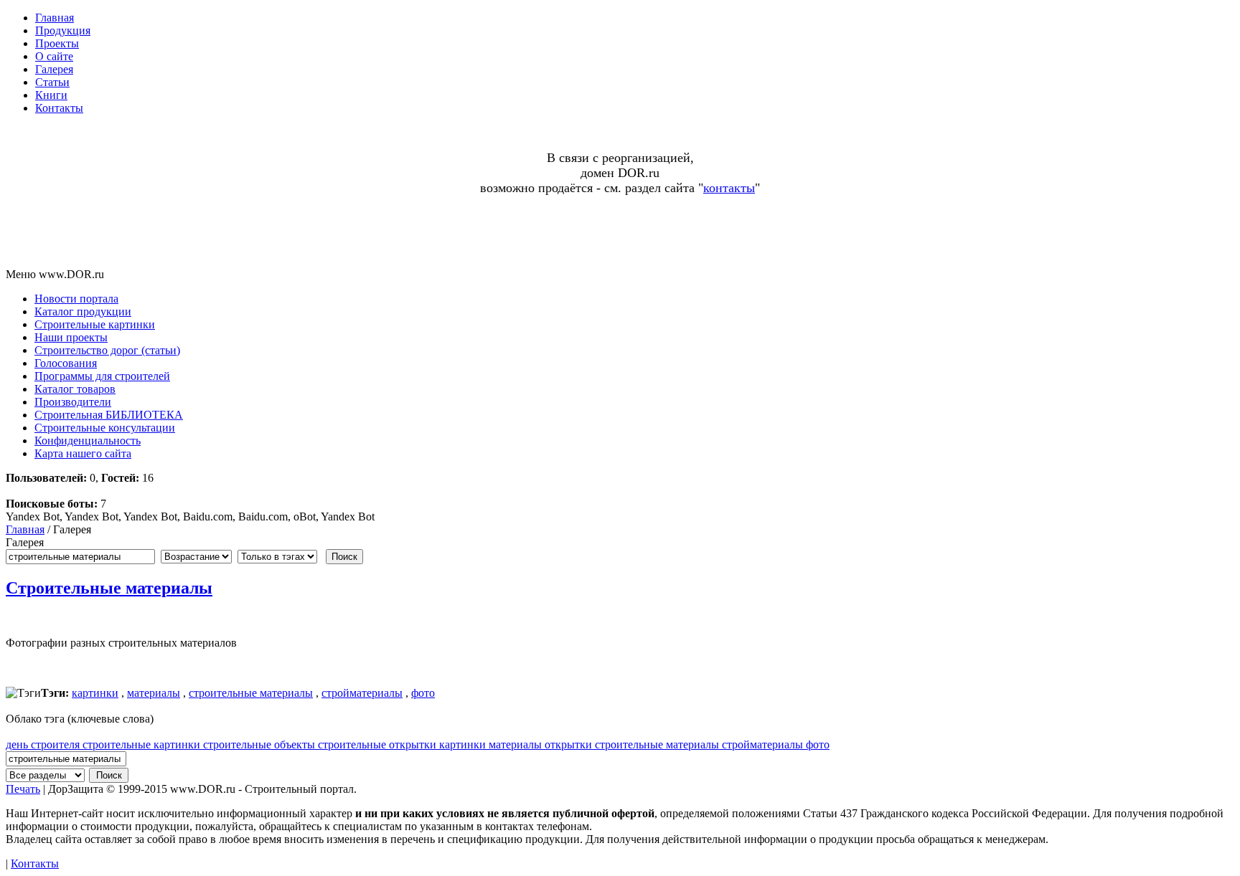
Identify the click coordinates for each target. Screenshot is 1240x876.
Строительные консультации (104, 428)
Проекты (57, 43)
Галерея (54, 69)
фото (423, 693)
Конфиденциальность (87, 440)
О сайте (54, 56)
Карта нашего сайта (82, 453)
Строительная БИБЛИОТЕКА (108, 415)
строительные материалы (251, 693)
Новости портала (76, 298)
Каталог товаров (75, 389)
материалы (153, 693)
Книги (51, 95)
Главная (54, 17)
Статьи (52, 82)
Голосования (65, 363)
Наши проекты (71, 337)
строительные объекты (260, 744)
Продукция (62, 30)
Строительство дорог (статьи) (107, 350)
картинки (95, 693)
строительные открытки (378, 744)
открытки (570, 744)
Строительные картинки (94, 324)
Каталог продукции (82, 311)
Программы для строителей (102, 376)
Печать (23, 789)
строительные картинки (143, 744)
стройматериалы (362, 693)
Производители (72, 402)
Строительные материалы (109, 588)
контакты (729, 188)
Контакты (59, 108)
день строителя (44, 744)
